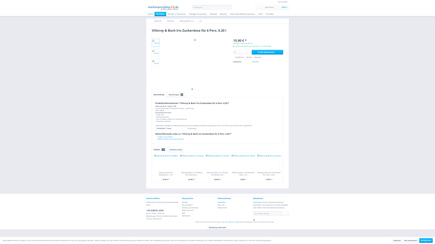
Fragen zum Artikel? (165, 137)
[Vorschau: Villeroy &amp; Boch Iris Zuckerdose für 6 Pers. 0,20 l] (156, 43)
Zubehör (159, 150)
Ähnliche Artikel (176, 150)
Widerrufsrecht (187, 210)
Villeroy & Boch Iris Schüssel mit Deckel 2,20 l (217, 173)
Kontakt (185, 202)
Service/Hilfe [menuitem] (282, 2)
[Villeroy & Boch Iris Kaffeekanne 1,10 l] (166, 162)
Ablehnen (397, 240)
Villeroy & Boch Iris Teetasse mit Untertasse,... (191, 173)
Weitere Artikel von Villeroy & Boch (170, 139)
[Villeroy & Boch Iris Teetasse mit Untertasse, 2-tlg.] (192, 162)
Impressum (186, 216)
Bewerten (258, 57)
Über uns (221, 205)
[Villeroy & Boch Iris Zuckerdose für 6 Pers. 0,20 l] (269, 162)
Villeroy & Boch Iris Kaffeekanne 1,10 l (166, 173)
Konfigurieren (426, 240)
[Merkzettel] (258, 7)
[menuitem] (212, 7)
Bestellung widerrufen (217, 227)
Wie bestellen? (187, 205)
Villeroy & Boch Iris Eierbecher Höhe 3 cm (243, 173)
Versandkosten (229, 222)
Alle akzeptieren (410, 240)
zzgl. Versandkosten (246, 43)
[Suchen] (230, 7)
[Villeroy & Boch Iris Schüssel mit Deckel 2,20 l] (217, 162)
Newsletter (222, 202)
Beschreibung (159, 95)
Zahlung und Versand (190, 208)
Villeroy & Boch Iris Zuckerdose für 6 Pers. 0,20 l (269, 173)
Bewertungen (175, 95)
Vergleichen (239, 57)
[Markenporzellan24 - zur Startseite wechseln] (163, 8)
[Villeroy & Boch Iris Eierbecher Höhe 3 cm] (243, 162)
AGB (183, 213)
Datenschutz (222, 208)
